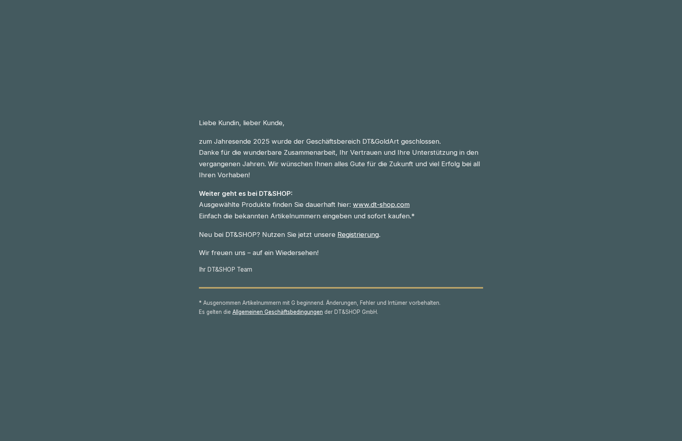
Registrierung (358, 234)
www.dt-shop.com (381, 204)
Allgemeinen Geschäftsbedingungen (277, 312)
